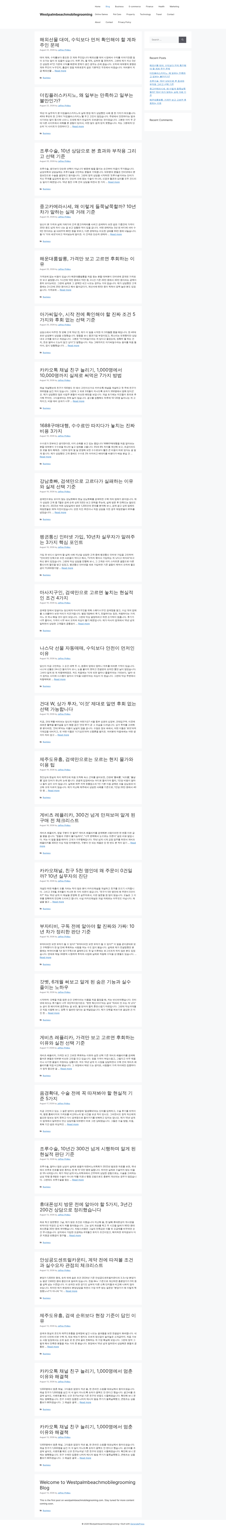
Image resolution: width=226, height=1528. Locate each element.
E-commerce (135, 6)
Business (119, 6)
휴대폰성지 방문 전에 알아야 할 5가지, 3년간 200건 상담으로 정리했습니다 (86, 1206)
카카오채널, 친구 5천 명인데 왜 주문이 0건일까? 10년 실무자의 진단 (86, 873)
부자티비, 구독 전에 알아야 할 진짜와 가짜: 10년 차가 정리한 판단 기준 (87, 928)
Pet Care (117, 14)
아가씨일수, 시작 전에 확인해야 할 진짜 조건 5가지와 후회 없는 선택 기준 (87, 316)
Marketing (174, 6)
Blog (108, 6)
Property (130, 14)
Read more (60, 71)
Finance (149, 6)
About (97, 22)
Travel (159, 14)
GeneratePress (137, 1524)
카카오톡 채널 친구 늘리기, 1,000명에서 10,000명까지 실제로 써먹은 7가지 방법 (81, 372)
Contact (170, 14)
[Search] (182, 40)
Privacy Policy (124, 22)
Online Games (101, 14)
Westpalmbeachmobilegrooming (66, 14)
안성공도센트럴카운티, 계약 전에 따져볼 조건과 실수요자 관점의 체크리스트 (86, 1262)
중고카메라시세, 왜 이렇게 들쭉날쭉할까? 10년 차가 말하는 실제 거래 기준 (88, 209)
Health (162, 6)
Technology (145, 14)
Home (97, 6)
